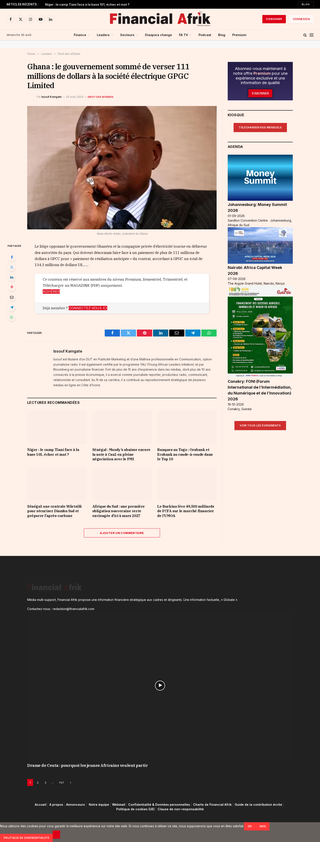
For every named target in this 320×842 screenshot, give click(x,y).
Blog (306, 4)
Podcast (205, 35)
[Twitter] (12, 267)
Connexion (301, 19)
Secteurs (127, 35)
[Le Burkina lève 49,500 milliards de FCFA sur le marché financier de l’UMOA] (187, 484)
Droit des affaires (100, 96)
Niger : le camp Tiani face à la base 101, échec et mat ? (87, 4)
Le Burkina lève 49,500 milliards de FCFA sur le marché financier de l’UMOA (185, 511)
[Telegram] (12, 307)
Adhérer (51, 291)
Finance (80, 35)
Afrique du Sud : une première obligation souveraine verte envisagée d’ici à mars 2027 (118, 511)
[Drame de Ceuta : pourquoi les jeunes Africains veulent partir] (160, 685)
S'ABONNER (274, 19)
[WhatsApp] (12, 317)
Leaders (103, 35)
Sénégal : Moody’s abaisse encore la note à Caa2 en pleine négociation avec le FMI (121, 454)
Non (262, 826)
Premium (239, 35)
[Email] (12, 297)
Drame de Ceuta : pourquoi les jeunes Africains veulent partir (87, 765)
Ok (250, 826)
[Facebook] (12, 257)
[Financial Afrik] (160, 19)
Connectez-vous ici (88, 308)
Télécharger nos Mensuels (260, 127)
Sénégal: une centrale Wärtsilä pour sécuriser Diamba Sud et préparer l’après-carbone (54, 511)
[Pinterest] (12, 287)
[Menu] (311, 35)
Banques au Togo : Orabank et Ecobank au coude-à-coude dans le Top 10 (184, 454)
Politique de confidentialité (26, 837)
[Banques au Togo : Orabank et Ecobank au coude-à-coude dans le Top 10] (187, 427)
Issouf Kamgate (51, 96)
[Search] (305, 35)
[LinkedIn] (12, 277)
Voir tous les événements (260, 425)
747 (61, 782)
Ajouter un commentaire (122, 533)
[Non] (56, 834)
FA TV (183, 35)
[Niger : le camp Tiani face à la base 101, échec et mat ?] (57, 427)
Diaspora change (158, 35)
